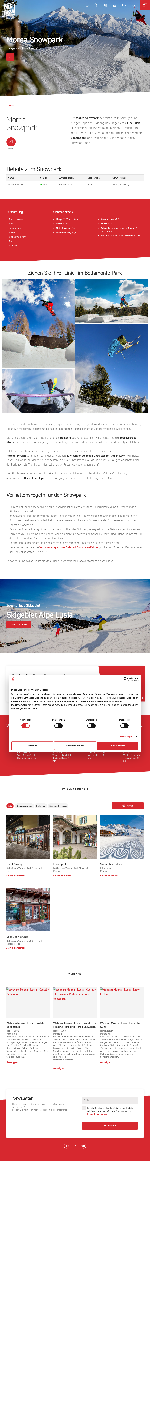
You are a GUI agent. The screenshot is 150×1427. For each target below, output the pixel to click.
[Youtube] (83, 1146)
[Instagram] (75, 1146)
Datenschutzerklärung (97, 1114)
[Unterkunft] (124, 5)
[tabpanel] (75, 48)
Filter (129, 806)
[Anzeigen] (28, 837)
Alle (10, 805)
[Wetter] (96, 5)
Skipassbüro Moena (111, 864)
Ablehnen (32, 745)
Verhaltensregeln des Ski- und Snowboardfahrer (68, 547)
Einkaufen (40, 805)
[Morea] (38, 323)
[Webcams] (106, 5)
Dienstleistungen (24, 805)
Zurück (11, 106)
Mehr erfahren (19, 625)
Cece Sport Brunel (17, 937)
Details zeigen (126, 736)
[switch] (58, 725)
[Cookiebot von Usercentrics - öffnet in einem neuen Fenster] (126, 679)
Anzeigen (12, 1062)
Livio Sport (59, 864)
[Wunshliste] (133, 5)
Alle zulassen (118, 745)
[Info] (87, 5)
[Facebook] (66, 1146)
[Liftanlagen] (115, 5)
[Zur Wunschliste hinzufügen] (11, 820)
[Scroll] (10, 57)
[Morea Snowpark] (111, 301)
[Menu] (145, 5)
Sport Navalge (14, 864)
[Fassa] (8, 10)
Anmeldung (110, 1126)
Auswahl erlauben (75, 745)
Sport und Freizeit (58, 805)
